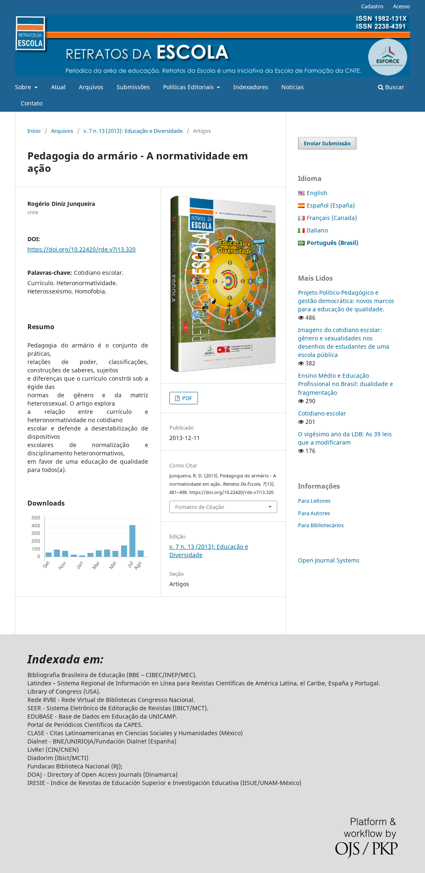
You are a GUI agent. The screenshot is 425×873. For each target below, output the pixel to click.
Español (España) (331, 205)
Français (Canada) (332, 218)
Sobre (24, 87)
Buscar (393, 87)
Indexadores (250, 87)
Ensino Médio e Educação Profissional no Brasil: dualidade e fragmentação (345, 384)
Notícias (292, 87)
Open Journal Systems (328, 560)
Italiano (317, 230)
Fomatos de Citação (199, 507)
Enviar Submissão (327, 143)
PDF (186, 398)
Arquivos (91, 87)
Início (34, 130)
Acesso (401, 6)
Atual (58, 87)
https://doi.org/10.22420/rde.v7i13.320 (81, 249)
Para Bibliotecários (321, 525)
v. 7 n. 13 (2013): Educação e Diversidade (133, 130)
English (317, 193)
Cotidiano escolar (322, 413)
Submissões (133, 87)
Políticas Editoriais (189, 87)
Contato (31, 103)
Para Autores (314, 513)
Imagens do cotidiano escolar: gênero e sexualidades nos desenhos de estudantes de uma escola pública (343, 342)
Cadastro (372, 6)
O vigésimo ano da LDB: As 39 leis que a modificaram (345, 438)
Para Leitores (314, 500)
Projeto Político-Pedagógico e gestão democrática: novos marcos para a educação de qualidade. (346, 301)
